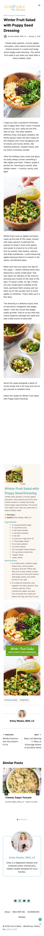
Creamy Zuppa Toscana (18, 797)
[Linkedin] (29, 901)
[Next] (37, 792)
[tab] (17, 819)
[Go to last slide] (6, 792)
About (7, 912)
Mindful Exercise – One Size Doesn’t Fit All (11, 740)
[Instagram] (20, 901)
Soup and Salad (11, 700)
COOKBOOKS (33, 912)
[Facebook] (15, 901)
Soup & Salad (9, 15)
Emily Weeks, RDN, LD (18, 36)
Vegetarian (20, 15)
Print (23, 484)
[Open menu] (39, 5)
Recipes (22, 917)
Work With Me (18, 912)
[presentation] (22, 780)
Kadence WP (11, 929)
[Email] (24, 901)
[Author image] (5, 36)
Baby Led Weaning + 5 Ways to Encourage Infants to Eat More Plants (32, 741)
